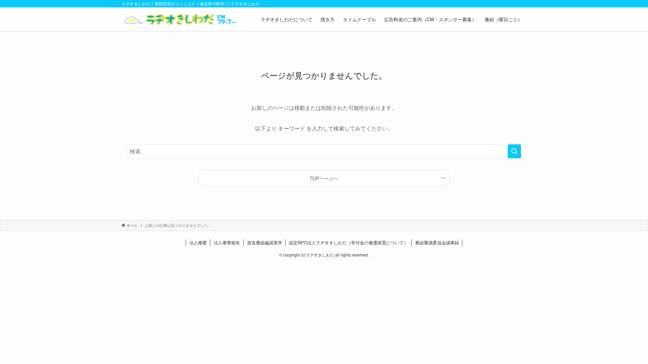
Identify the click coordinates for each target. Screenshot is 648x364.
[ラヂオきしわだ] (180, 19)
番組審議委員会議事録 (437, 242)
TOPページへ (323, 178)
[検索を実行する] (514, 151)
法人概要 (198, 242)
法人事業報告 (227, 242)
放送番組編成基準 (264, 242)
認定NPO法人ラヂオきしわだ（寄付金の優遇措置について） (348, 242)
